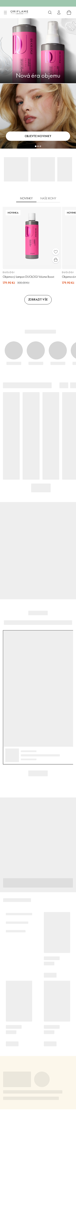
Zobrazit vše (38, 299)
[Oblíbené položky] (55, 251)
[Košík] (69, 12)
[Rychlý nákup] (55, 259)
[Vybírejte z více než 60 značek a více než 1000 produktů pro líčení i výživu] (50, 12)
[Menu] (5, 12)
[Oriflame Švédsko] (19, 12)
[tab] (26, 198)
